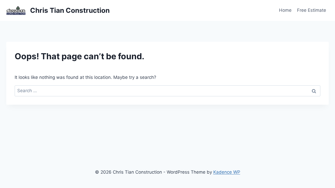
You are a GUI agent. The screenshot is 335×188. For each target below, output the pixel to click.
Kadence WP (226, 172)
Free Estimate (311, 10)
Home (285, 10)
